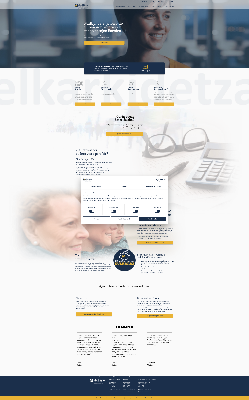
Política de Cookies (154, 398)
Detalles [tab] (124, 186)
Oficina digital (160, 1)
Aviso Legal (128, 398)
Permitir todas (152, 219)
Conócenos (144, 1)
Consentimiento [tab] (95, 186)
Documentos (170, 6)
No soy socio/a (120, 6)
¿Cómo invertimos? (157, 6)
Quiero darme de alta (124, 134)
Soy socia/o (131, 6)
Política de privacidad (140, 398)
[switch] (113, 211)
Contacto (152, 1)
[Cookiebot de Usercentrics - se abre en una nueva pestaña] (157, 180)
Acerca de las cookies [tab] (153, 186)
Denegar (96, 219)
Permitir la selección (124, 219)
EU (170, 1)
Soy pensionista (143, 6)
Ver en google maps (113, 391)
